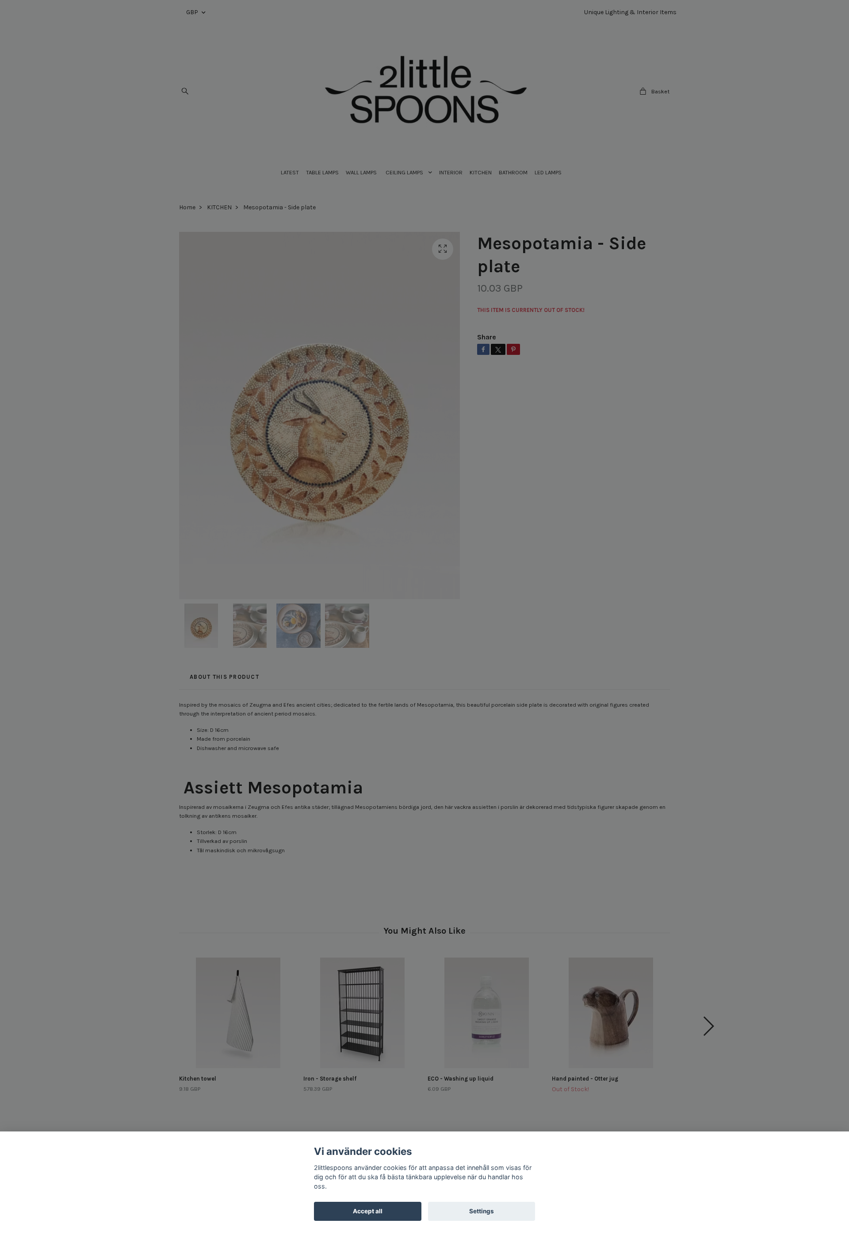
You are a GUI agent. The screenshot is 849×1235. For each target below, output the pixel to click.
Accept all (367, 1211)
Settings (481, 1211)
